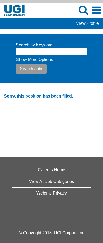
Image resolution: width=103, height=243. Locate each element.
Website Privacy (51, 193)
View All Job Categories (51, 181)
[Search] (83, 10)
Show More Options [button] (34, 59)
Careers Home (51, 170)
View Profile (87, 23)
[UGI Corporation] (12, 9)
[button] (96, 10)
